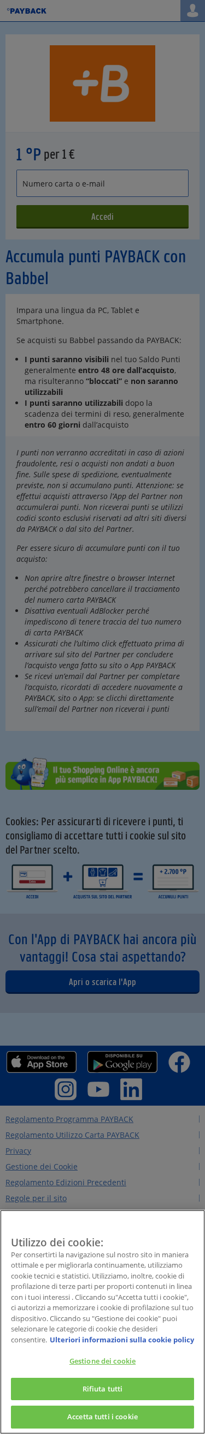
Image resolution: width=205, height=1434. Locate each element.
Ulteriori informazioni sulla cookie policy (122, 1340)
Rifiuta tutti (103, 1389)
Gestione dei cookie (102, 1361)
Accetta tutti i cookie (102, 1416)
